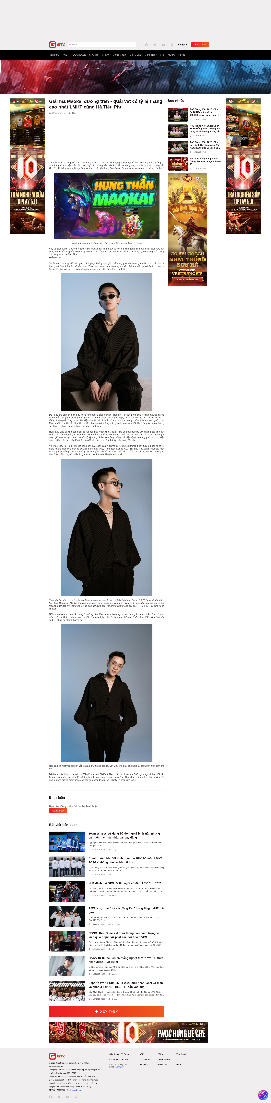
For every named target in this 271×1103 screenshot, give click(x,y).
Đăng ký (182, 44)
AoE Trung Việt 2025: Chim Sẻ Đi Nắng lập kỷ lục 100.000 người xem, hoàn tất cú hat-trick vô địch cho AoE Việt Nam (205, 112)
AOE (65, 55)
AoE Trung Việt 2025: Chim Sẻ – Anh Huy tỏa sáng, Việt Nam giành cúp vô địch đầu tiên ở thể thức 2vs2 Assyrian (206, 145)
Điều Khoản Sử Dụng (119, 1054)
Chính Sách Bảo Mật (118, 1059)
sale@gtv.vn (119, 1067)
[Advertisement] (135, 20)
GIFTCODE (136, 55)
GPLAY (106, 55)
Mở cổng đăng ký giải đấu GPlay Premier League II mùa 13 (205, 161)
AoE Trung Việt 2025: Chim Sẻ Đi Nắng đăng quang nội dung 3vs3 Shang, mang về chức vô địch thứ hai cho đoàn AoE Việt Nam (205, 129)
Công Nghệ (151, 55)
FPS (162, 55)
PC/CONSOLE (78, 55)
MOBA (171, 55)
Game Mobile (119, 55)
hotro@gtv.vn (77, 1090)
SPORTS (94, 55)
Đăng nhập (200, 44)
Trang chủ (54, 55)
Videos (181, 55)
